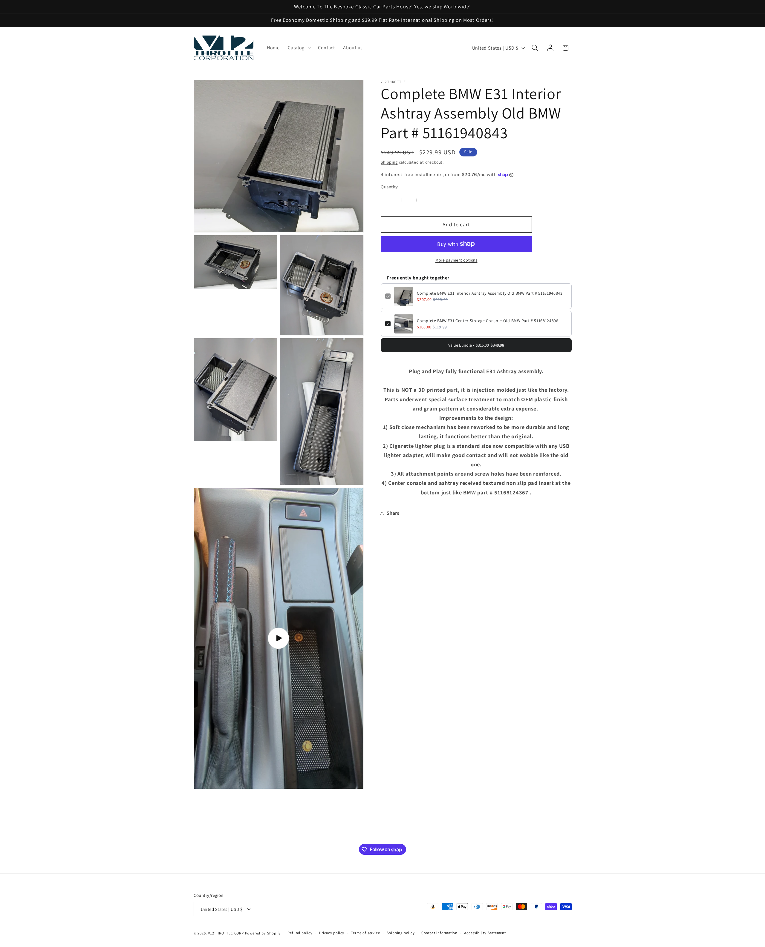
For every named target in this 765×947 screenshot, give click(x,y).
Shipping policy (401, 932)
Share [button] (393, 513)
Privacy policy (331, 932)
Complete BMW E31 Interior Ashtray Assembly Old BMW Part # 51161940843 (490, 293)
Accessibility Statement (485, 932)
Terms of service (365, 932)
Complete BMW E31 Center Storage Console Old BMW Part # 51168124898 (488, 321)
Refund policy (299, 932)
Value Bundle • (476, 345)
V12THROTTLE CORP (226, 933)
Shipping (389, 162)
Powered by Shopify (263, 933)
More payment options (456, 260)
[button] (299, 48)
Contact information (439, 932)
